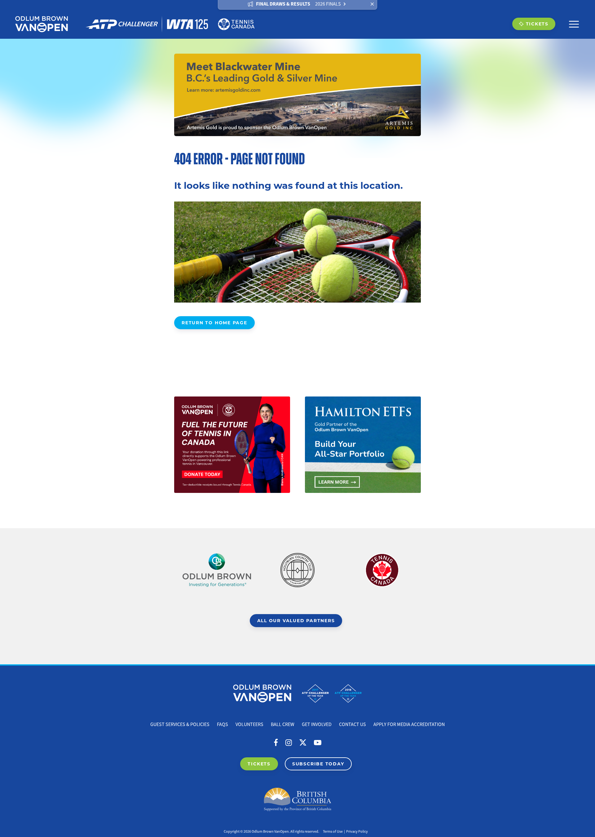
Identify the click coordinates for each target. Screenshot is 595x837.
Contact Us (352, 724)
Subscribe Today (318, 764)
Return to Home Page (214, 323)
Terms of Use (333, 831)
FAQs (222, 724)
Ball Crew (282, 724)
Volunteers (249, 724)
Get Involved (317, 724)
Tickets (537, 24)
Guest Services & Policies (179, 724)
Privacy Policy (357, 831)
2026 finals (328, 4)
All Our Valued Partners (296, 620)
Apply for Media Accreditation (409, 724)
